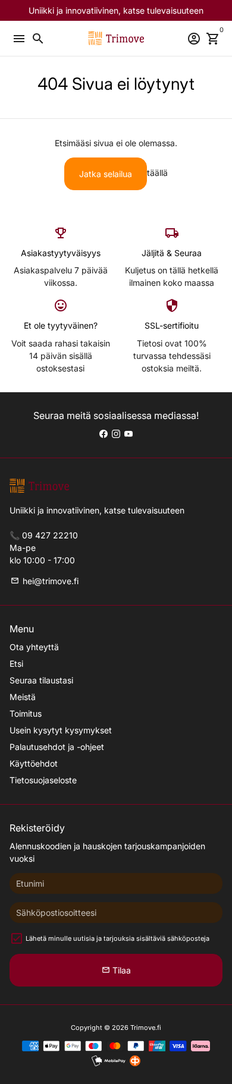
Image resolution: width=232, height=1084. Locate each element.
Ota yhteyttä (34, 647)
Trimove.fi (145, 1027)
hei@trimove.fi (45, 581)
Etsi (16, 663)
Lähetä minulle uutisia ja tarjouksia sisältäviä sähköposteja (117, 938)
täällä (157, 173)
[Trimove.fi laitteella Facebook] (103, 433)
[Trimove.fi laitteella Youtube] (128, 433)
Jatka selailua (105, 174)
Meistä (23, 697)
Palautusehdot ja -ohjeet (57, 747)
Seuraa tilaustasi (41, 680)
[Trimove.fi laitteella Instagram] (116, 433)
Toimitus (26, 713)
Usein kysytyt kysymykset (61, 730)
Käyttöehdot (34, 763)
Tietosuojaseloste (43, 780)
